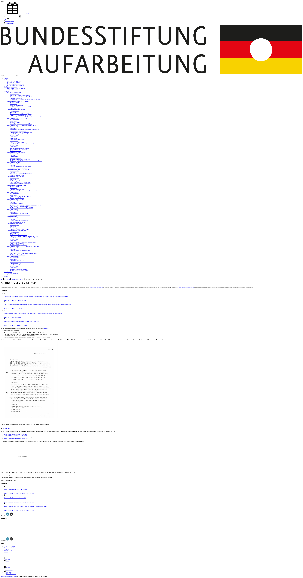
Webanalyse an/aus (11, 574)
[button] (20, 17)
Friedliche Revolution (9, 546)
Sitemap (15, 576)
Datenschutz (9, 576)
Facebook (7, 559)
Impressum (3, 576)
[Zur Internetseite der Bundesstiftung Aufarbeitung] (151, 74)
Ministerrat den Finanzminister (186, 287)
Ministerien (7, 279)
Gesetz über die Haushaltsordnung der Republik (16, 438)
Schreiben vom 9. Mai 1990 (96, 287)
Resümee (6, 552)
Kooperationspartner (11, 570)
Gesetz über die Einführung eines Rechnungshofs (16, 434)
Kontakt (8, 567)
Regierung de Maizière (9, 547)
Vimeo (7, 561)
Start (2, 279)
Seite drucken (9, 572)
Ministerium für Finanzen (18, 279)
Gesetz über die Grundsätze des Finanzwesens (15, 435)
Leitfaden (45, 328)
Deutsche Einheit (8, 550)
